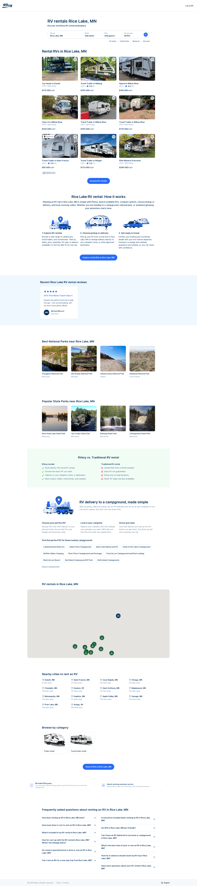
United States (124, 41)
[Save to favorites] (75, 59)
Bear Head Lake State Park (53, 433)
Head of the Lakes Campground (136, 547)
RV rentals (112, 41)
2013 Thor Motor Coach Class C (58, 295)
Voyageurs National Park (52, 374)
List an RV (189, 6)
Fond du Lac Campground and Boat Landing (125, 553)
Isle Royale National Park (81, 374)
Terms (58, 883)
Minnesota (136, 41)
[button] (65, 34)
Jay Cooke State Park (80, 433)
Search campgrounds (51, 566)
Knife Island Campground (108, 560)
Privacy (66, 883)
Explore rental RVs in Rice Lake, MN (98, 257)
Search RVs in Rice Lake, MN (98, 767)
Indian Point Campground (80, 547)
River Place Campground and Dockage (85, 553)
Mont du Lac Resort (51, 560)
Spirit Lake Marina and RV (107, 547)
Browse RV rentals (98, 181)
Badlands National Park (139, 374)
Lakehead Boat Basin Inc (54, 547)
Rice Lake (146, 41)
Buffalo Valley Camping (53, 553)
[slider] (89, 86)
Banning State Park (108, 433)
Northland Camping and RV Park (79, 560)
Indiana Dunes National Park (112, 374)
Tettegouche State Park (140, 433)
